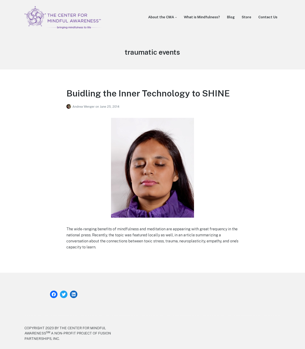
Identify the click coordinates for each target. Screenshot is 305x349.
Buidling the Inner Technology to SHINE (148, 93)
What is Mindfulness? (202, 17)
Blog (231, 17)
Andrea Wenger (83, 106)
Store (246, 17)
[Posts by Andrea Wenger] (69, 106)
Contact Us (267, 17)
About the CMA (161, 17)
